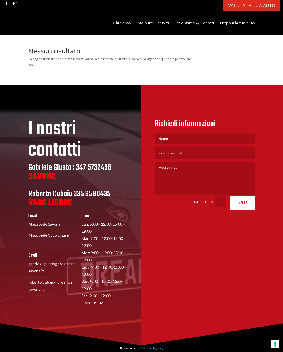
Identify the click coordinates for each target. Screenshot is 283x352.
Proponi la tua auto (237, 22)
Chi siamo (122, 22)
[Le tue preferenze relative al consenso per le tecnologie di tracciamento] (275, 344)
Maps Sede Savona (44, 224)
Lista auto (144, 22)
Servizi (163, 22)
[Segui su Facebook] (6, 3)
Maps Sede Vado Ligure (48, 235)
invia (243, 203)
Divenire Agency (151, 348)
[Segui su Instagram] (15, 3)
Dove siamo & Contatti (194, 22)
